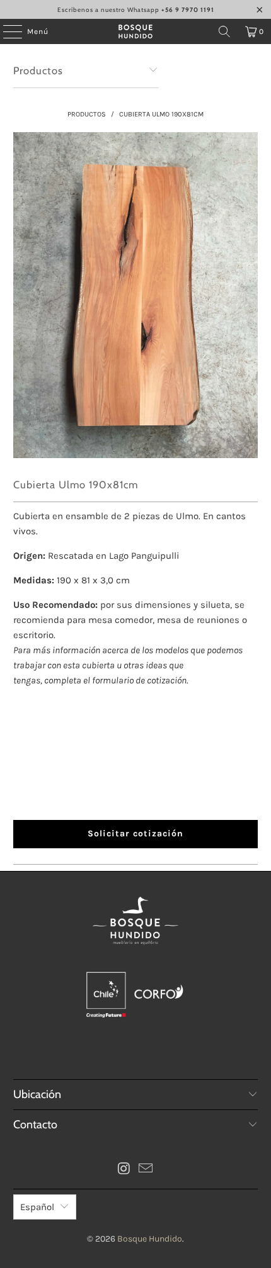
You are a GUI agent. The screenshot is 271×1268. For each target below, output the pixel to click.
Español (37, 1207)
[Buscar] (224, 31)
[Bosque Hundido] (136, 31)
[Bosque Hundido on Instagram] (124, 1170)
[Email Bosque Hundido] (146, 1170)
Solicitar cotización (135, 833)
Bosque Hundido (149, 1238)
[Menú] (6, 31)
